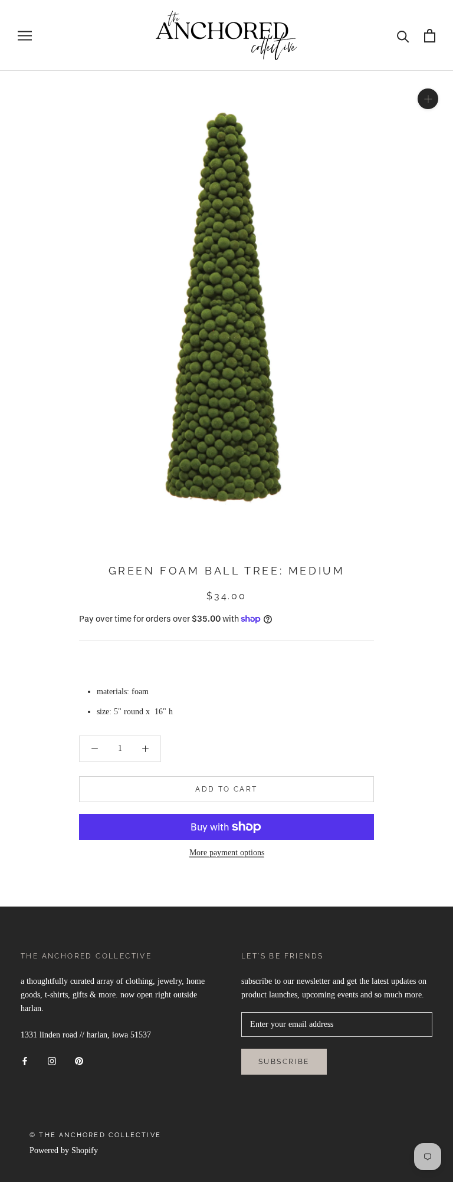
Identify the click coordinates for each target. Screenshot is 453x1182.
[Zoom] (428, 98)
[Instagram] (52, 1060)
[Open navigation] (25, 36)
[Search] (403, 35)
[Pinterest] (79, 1060)
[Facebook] (25, 1060)
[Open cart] (429, 35)
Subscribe (284, 1062)
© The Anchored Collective (95, 1135)
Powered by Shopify (63, 1150)
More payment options (226, 852)
